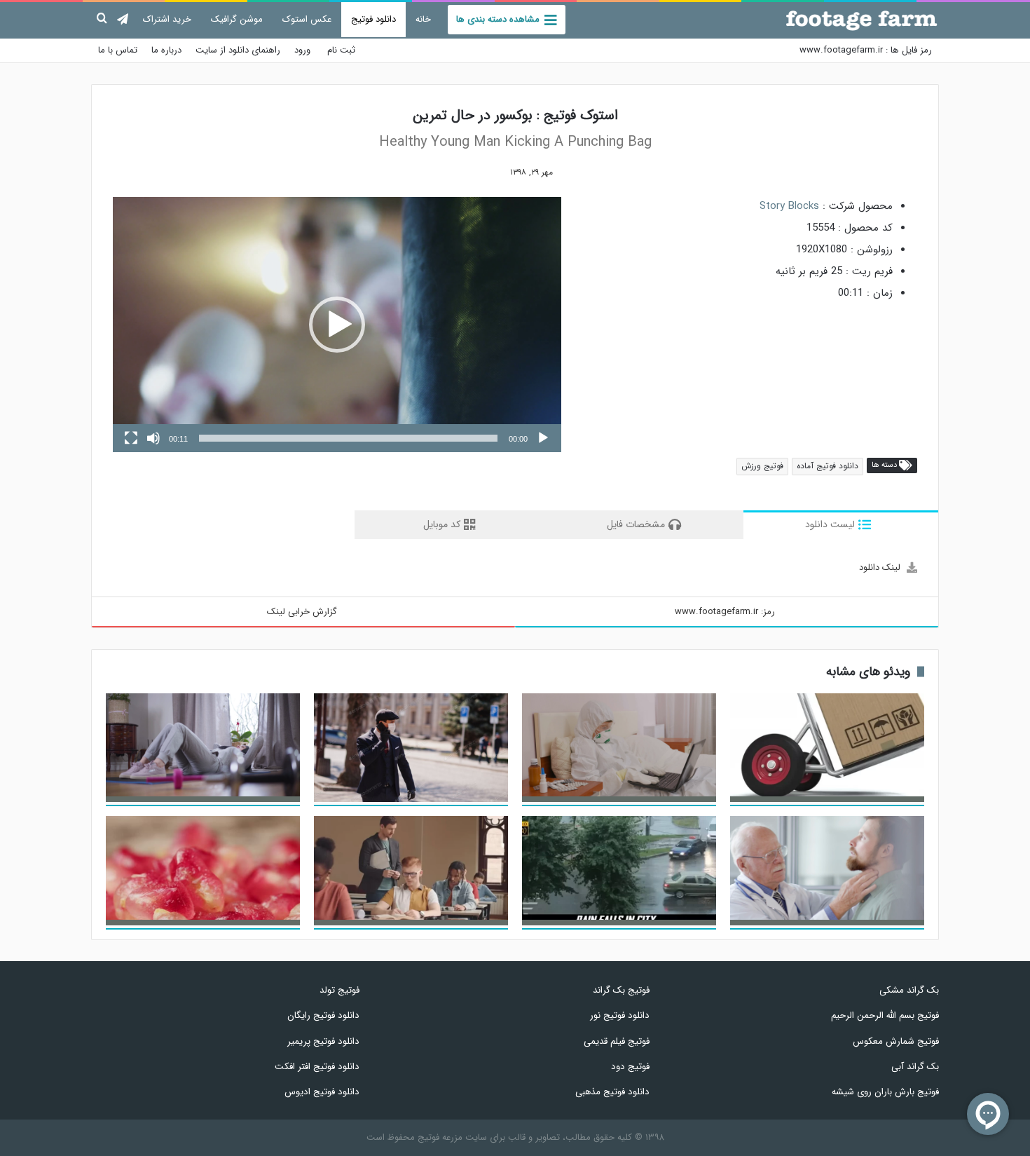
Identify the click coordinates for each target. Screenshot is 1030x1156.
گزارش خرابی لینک (302, 611)
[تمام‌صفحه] (131, 438)
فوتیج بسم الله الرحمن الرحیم (885, 1015)
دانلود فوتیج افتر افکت (317, 1066)
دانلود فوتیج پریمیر (323, 1041)
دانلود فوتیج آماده (827, 465)
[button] (337, 325)
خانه (423, 19)
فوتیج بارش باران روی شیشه (885, 1091)
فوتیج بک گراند (621, 990)
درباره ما (166, 50)
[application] (337, 325)
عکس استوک (306, 19)
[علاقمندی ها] (488, 172)
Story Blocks (789, 206)
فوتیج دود (630, 1066)
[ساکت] (153, 438)
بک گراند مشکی (909, 990)
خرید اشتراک (167, 19)
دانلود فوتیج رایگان (323, 1015)
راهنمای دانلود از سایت (237, 50)
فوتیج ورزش (762, 465)
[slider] (348, 438)
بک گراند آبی (915, 1066)
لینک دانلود (879, 567)
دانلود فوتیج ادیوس (321, 1091)
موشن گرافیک (237, 19)
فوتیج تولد (339, 990)
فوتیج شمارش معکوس (896, 1041)
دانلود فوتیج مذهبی (612, 1091)
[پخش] (543, 438)
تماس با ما (117, 50)
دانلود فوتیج (373, 19)
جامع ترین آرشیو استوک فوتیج (874, 50)
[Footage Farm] (862, 20)
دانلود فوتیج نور (619, 1015)
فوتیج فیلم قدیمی (616, 1041)
